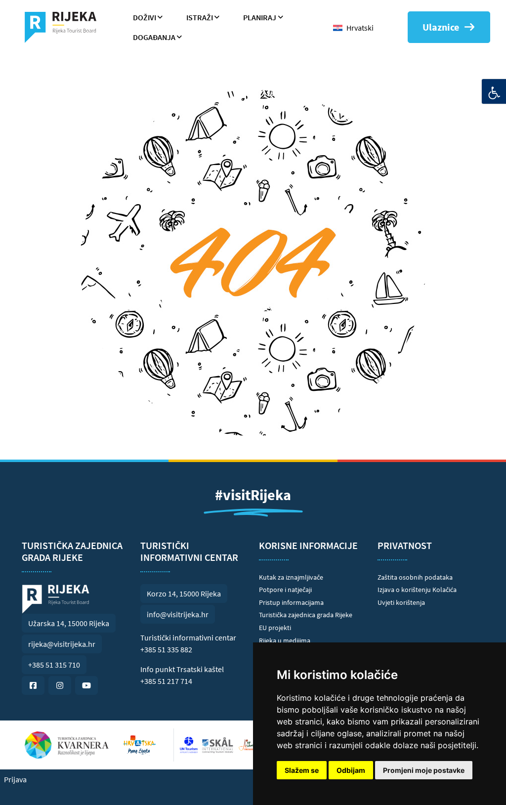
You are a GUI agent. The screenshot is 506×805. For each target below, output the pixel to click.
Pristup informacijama (291, 602)
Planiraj (259, 17)
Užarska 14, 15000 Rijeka (68, 623)
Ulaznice (440, 27)
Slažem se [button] (302, 770)
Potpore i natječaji (285, 589)
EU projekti (275, 627)
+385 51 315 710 (54, 665)
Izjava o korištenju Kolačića (417, 589)
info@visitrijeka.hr (178, 614)
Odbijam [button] (351, 770)
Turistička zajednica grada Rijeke (305, 614)
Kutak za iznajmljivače (291, 577)
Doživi (144, 17)
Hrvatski (360, 28)
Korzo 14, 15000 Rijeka (184, 593)
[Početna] (64, 27)
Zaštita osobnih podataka (415, 577)
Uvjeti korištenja (401, 602)
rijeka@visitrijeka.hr (61, 644)
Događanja (154, 37)
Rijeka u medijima (284, 640)
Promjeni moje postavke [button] (423, 770)
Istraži (199, 17)
